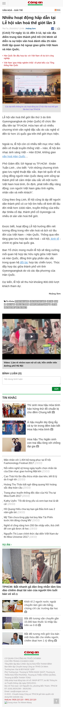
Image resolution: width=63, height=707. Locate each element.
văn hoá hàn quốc (38, 301)
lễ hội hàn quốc (22, 301)
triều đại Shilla (22, 304)
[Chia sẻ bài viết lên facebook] (52, 28)
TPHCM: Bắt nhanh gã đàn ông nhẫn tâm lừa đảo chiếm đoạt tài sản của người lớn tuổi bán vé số (31, 590)
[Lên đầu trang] (56, 701)
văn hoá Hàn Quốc (13, 156)
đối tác (23, 262)
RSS (58, 10)
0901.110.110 (30, 700)
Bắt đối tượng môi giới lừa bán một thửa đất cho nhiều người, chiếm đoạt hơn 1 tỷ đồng (41, 637)
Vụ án (6, 544)
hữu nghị (11, 304)
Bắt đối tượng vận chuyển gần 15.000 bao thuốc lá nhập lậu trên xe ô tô (41, 622)
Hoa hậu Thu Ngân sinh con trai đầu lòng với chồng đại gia (43, 443)
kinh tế (54, 238)
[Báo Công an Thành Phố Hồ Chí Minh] (35, 3)
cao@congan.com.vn (19, 691)
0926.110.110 (17, 700)
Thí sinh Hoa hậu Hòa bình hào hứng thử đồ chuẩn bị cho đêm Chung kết (43, 409)
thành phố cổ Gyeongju (40, 304)
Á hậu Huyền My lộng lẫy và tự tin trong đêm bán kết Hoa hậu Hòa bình (43, 426)
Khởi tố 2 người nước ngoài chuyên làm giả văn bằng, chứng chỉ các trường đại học (41, 605)
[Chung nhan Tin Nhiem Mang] (18, 702)
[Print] (58, 28)
